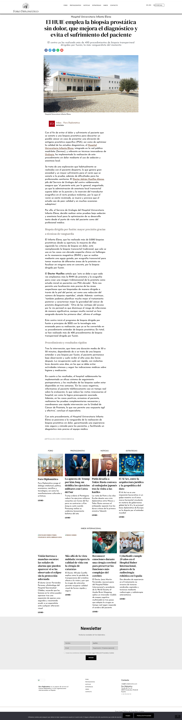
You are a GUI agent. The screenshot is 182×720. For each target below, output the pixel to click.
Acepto (128, 715)
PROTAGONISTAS (75, 5)
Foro (50, 451)
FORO (65, 5)
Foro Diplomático (48, 479)
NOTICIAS (86, 5)
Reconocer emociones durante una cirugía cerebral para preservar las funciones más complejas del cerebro (104, 566)
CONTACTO (114, 5)
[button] (46, 50)
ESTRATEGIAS (96, 5)
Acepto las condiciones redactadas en (90, 653)
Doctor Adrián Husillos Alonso (88, 179)
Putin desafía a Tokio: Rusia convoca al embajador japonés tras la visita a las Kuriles (104, 485)
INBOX (105, 5)
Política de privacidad (144, 715)
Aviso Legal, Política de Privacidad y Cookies (101, 653)
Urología (49, 155)
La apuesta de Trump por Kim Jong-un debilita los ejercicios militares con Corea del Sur (77, 485)
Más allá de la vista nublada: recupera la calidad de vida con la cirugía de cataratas (77, 562)
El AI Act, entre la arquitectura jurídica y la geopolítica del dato (131, 484)
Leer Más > (68, 518)
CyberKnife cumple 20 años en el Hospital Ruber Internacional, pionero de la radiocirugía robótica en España (131, 566)
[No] (178, 716)
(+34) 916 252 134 (126, 694)
